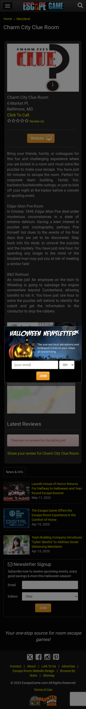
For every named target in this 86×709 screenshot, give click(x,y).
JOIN (43, 376)
